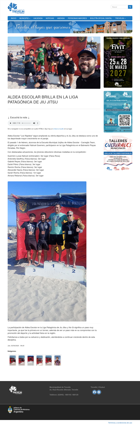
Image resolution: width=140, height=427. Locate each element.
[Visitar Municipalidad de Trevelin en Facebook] (94, 392)
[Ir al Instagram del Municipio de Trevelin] (99, 392)
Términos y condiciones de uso (120, 422)
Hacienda (38, 18)
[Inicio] (16, 8)
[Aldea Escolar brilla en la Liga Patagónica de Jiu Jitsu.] (13, 360)
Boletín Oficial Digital (101, 18)
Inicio (13, 18)
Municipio (24, 18)
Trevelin (119, 18)
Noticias (50, 18)
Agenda (61, 18)
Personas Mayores (77, 18)
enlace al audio (58, 129)
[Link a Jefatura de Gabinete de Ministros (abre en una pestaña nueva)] (19, 409)
